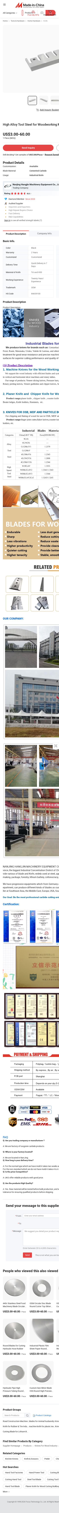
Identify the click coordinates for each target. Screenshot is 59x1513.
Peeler (47, 1458)
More (5, 1491)
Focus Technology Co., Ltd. (36, 1502)
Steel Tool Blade (34, 1479)
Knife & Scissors (31, 1458)
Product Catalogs (43, 1415)
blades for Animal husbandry (41, 1421)
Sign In (7, 220)
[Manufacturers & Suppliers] (29, 5)
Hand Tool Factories (14, 1472)
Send (27, 1255)
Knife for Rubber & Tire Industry (16, 1426)
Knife (45, 21)
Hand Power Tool (36, 1472)
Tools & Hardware (17, 21)
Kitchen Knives (11, 1458)
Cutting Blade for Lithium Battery (16, 1431)
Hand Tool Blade (12, 1486)
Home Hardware (33, 21)
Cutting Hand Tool (13, 1479)
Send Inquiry (28, 147)
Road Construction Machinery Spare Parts (16, 1421)
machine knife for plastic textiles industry (42, 1426)
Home (5, 21)
